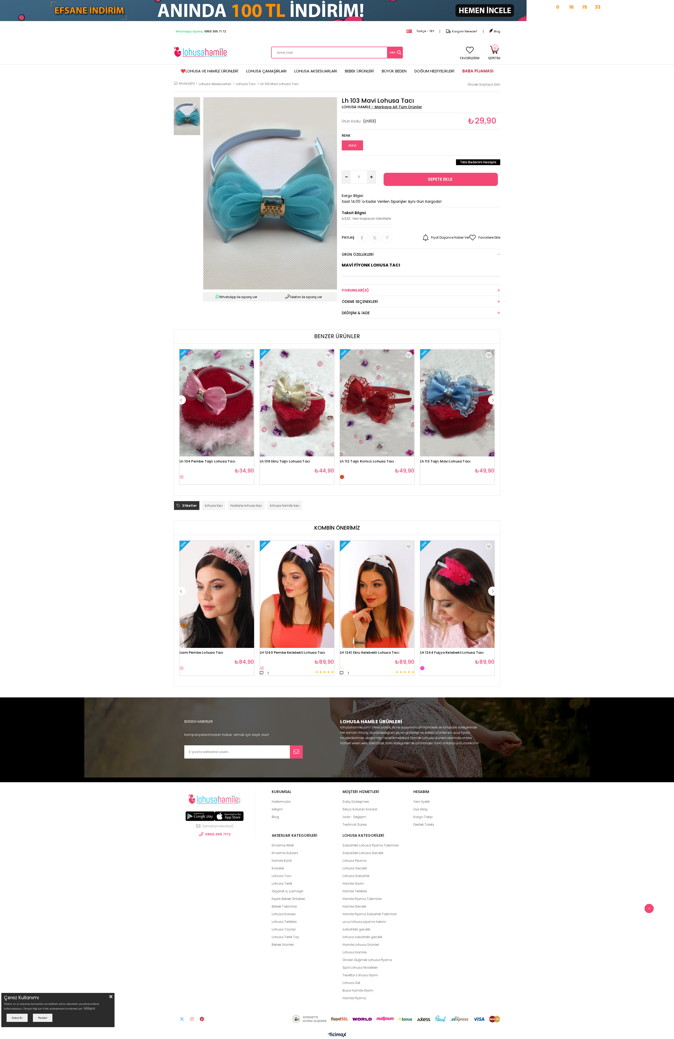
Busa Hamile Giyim (358, 990)
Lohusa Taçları (284, 929)
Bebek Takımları (284, 906)
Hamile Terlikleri (355, 891)
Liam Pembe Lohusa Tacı (201, 653)
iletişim (277, 809)
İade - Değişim (354, 817)
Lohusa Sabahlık (356, 876)
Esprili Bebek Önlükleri (288, 899)
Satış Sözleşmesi (356, 801)
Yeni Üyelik (421, 801)
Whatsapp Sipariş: (201, 31)
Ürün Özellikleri (358, 254)
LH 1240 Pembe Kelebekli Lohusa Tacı (292, 653)
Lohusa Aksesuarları (315, 71)
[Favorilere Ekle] (248, 546)
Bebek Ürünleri (359, 71)
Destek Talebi (423, 824)
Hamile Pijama (354, 998)
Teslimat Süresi (355, 824)
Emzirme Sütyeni (285, 853)
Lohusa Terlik (282, 883)
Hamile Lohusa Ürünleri (361, 944)
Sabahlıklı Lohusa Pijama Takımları (371, 845)
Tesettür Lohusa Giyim (360, 975)
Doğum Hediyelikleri (434, 71)
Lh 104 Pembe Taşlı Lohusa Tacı (207, 461)
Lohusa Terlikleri (284, 921)
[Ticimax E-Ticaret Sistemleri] (337, 1035)
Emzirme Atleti (283, 845)
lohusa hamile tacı (284, 505)
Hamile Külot (282, 860)
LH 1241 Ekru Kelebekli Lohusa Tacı (369, 653)
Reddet (42, 1017)
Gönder (296, 752)
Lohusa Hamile (354, 952)
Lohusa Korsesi (284, 914)
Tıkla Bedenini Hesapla (478, 162)
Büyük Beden (394, 71)
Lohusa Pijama (354, 860)
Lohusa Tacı (281, 876)
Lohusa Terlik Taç (285, 937)
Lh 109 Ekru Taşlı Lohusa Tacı (285, 461)
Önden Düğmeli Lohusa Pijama (367, 960)
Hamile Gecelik (354, 906)
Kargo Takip (423, 817)
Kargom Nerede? (464, 31)
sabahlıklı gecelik (356, 929)
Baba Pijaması (477, 71)
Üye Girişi (420, 809)
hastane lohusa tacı (246, 505)
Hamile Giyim (353, 883)
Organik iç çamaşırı (287, 891)
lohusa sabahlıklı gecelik (362, 937)
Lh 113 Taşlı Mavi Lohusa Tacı (445, 461)
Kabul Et (17, 1017)
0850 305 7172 (218, 834)
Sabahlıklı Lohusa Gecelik (363, 853)
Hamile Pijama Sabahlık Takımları (370, 914)
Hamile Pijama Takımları (362, 899)
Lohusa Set (351, 983)
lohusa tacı (213, 505)
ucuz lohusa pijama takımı (364, 921)
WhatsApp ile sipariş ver (238, 297)
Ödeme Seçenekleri (360, 301)
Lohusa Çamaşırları (266, 71)
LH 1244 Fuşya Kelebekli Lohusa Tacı (452, 653)
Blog (497, 31)
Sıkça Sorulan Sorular (360, 809)
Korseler (278, 868)
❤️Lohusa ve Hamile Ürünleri (209, 71)
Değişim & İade (356, 313)
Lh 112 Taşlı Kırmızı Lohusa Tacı (367, 461)
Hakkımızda (281, 801)
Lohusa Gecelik (355, 868)
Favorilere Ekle (248, 355)
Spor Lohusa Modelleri (360, 967)
